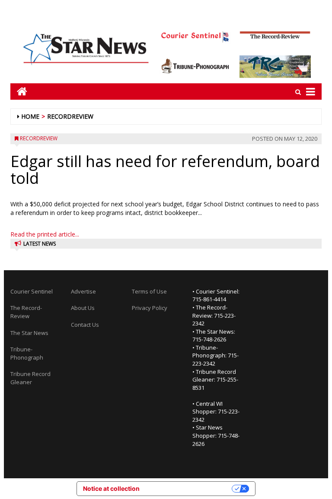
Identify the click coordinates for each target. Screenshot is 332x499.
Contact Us (85, 324)
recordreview (70, 116)
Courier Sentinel (31, 291)
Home (30, 116)
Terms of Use (149, 291)
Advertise (83, 291)
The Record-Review (26, 312)
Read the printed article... (44, 234)
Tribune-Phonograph (26, 353)
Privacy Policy (149, 308)
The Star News (29, 333)
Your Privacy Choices (189, 488)
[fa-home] (18, 91)
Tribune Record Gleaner (30, 378)
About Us (83, 308)
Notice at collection (111, 488)
